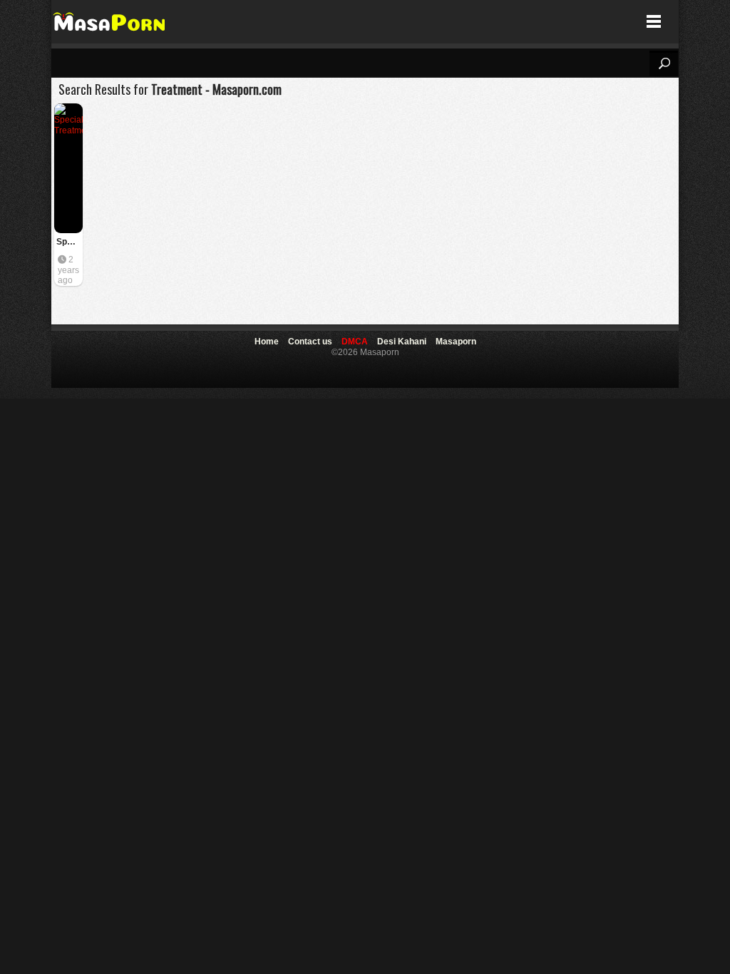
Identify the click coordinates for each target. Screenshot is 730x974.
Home (267, 342)
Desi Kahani (401, 342)
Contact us (310, 342)
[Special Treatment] (68, 168)
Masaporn (110, 21)
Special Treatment (69, 242)
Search (663, 63)
